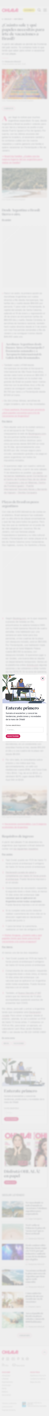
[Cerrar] (42, 678)
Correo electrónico (13, 725)
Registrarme (13, 736)
